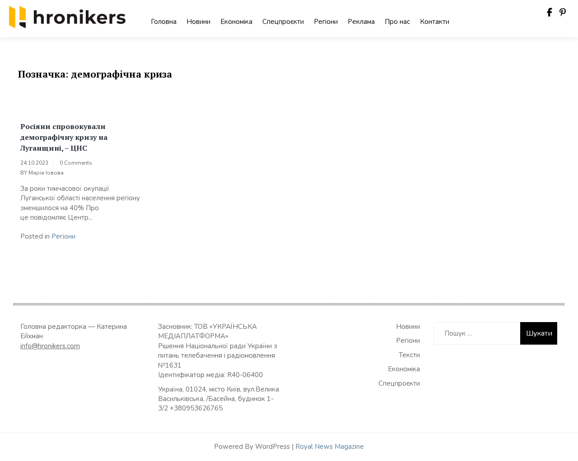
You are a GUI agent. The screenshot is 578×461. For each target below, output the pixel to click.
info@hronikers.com (50, 345)
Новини (198, 21)
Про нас (397, 21)
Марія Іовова (46, 172)
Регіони (326, 21)
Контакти (434, 21)
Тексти (409, 355)
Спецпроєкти (283, 21)
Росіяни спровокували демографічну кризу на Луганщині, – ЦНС (63, 137)
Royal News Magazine (329, 446)
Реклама (361, 21)
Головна (164, 21)
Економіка (236, 21)
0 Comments (76, 162)
